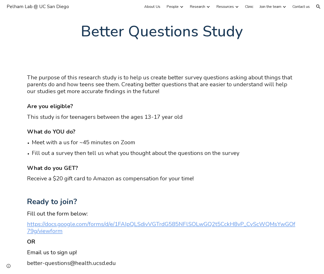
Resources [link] (225, 6)
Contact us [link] (301, 6)
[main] (161, 31)
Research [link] (197, 6)
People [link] (173, 6)
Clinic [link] (249, 6)
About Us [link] (152, 6)
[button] (318, 6)
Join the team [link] (270, 6)
